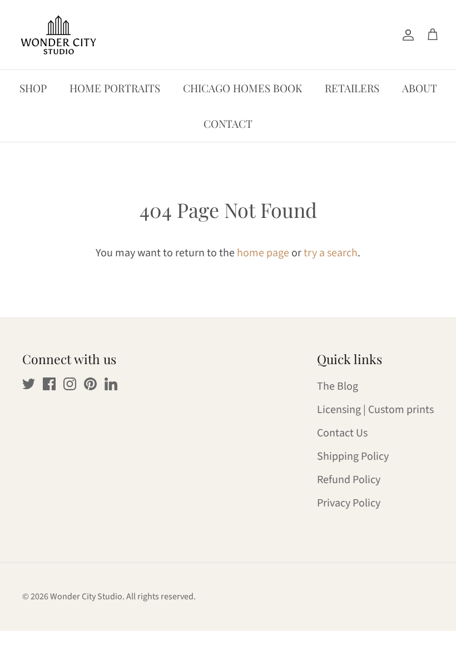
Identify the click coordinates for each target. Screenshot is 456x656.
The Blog (337, 386)
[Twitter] (28, 383)
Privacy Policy (348, 503)
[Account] (406, 34)
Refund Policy (348, 480)
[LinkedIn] (111, 383)
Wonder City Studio (86, 596)
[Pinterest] (90, 383)
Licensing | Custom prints (375, 410)
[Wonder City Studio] (58, 34)
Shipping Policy (353, 456)
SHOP (33, 88)
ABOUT (419, 88)
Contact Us (342, 433)
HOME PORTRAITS (115, 88)
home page (263, 253)
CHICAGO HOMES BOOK (242, 88)
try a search (331, 253)
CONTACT (228, 123)
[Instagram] (69, 383)
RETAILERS (352, 88)
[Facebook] (49, 383)
